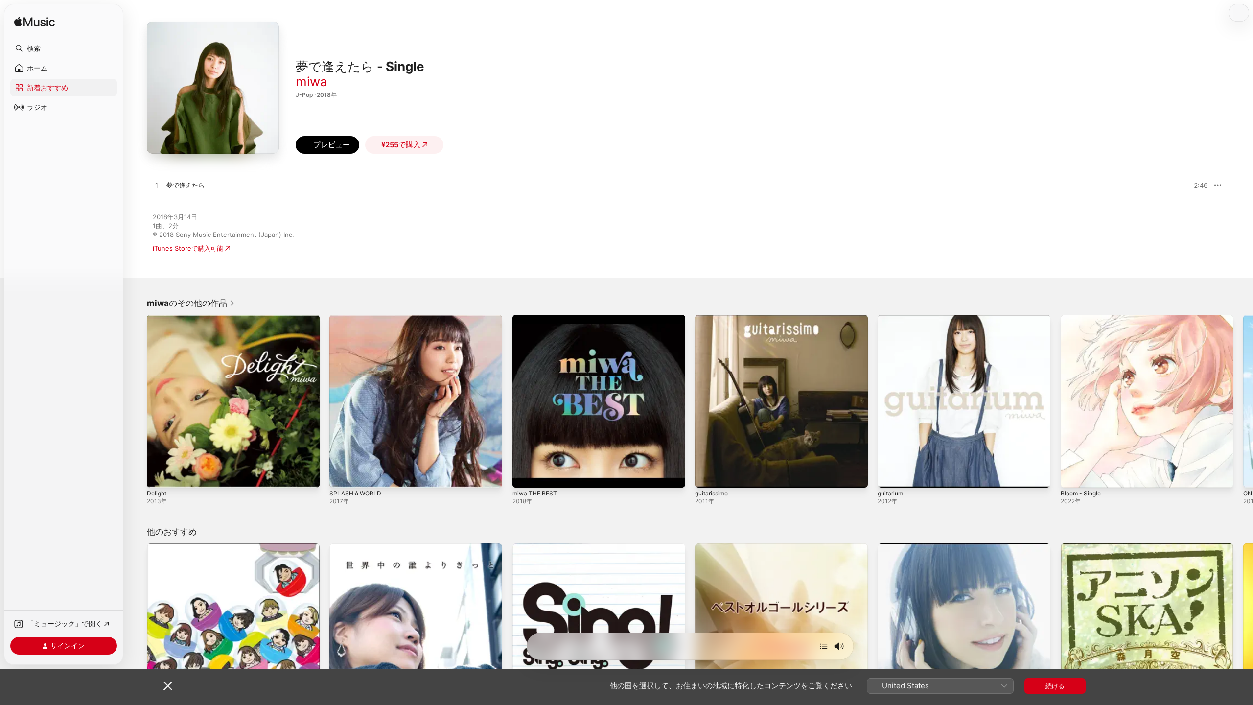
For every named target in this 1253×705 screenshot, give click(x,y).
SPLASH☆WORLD (356, 319)
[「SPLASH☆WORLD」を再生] (341, 475)
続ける (1055, 686)
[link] (191, 303)
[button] (63, 48)
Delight (157, 319)
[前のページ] (137, 401)
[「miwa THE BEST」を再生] (524, 475)
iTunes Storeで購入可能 (188, 248)
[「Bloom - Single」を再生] (1073, 475)
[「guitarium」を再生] (889, 475)
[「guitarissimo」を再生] (707, 475)
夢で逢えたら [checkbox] (185, 185)
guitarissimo (713, 319)
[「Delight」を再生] (159, 475)
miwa (311, 81)
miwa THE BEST (536, 319)
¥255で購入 (400, 144)
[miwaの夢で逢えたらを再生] (156, 185)
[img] (34, 22)
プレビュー (1195, 185)
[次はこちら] (824, 646)
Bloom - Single (1083, 319)
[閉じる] (167, 686)
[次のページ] (1243, 401)
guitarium (892, 319)
